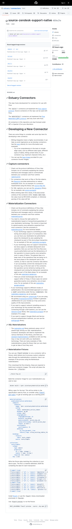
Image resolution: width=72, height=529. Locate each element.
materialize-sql (19, 328)
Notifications (45, 8)
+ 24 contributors (57, 69)
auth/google (15, 320)
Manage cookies (54, 520)
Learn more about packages (41, 30)
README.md (11, 92)
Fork (56, 8)
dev (17, 49)
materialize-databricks (29, 274)
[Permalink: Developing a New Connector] (7, 129)
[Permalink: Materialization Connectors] (7, 203)
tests (18, 144)
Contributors (57, 64)
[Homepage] (36, 2)
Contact (47, 520)
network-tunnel (16, 312)
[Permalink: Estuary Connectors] (7, 98)
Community (36, 520)
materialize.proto (17, 216)
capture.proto (15, 177)
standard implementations (20, 337)
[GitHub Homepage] (31, 524)
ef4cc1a (10, 63)
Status (30, 520)
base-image (26, 157)
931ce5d (10, 56)
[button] (45, 374)
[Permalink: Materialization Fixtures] (7, 349)
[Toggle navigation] (3, 2)
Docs (42, 520)
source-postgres (30, 190)
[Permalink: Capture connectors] (7, 164)
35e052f (10, 78)
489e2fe (10, 49)
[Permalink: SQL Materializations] (7, 325)
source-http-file (40, 185)
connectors (16, 8)
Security (26, 520)
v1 (14, 49)
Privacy (20, 520)
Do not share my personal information (36, 521)
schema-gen (33, 296)
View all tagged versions (14, 85)
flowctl (15, 496)
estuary (7, 8)
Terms (15, 520)
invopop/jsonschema (26, 298)
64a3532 (10, 71)
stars (56, 40)
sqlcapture (38, 188)
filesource (17, 181)
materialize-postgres (39, 242)
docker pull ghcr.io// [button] (25, 34)
